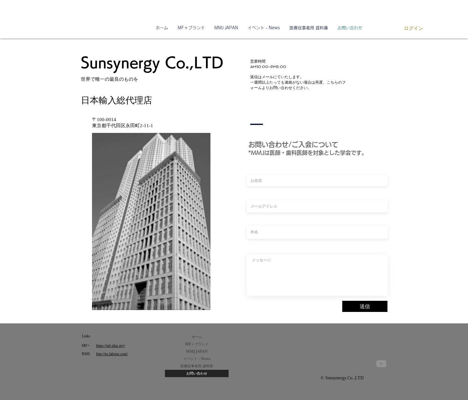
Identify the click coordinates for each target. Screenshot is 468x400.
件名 (250, 219)
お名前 (251, 169)
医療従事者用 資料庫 (197, 366)
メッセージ (255, 248)
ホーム (197, 336)
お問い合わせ (196, 373)
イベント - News (196, 358)
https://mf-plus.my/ (110, 345)
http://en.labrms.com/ (112, 354)
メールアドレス (258, 194)
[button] (308, 28)
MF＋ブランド (197, 344)
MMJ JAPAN (197, 351)
